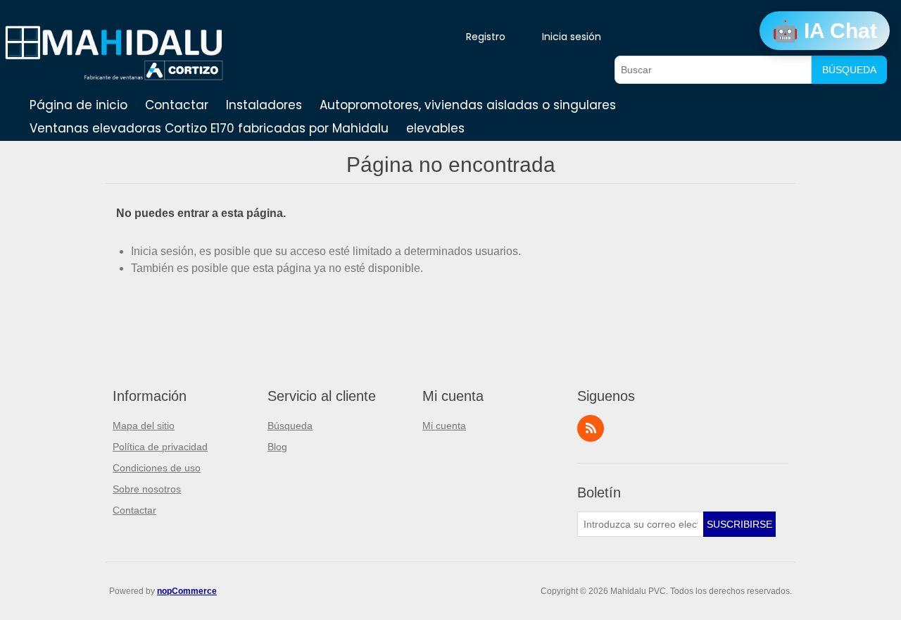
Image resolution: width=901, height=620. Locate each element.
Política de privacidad (160, 446)
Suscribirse (739, 524)
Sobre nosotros (147, 489)
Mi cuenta (444, 425)
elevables (435, 128)
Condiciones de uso (157, 467)
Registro (485, 37)
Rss (590, 428)
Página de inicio (78, 105)
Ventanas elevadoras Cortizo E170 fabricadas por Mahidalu (209, 128)
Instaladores (264, 105)
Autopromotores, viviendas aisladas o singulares (468, 105)
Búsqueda (849, 69)
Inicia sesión (571, 37)
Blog (277, 446)
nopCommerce (187, 591)
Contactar (176, 105)
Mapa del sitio (144, 425)
